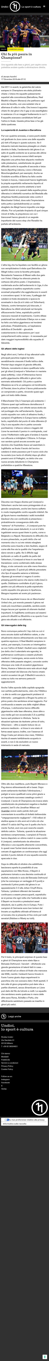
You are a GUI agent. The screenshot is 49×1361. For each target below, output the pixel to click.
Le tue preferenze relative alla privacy (26, 1120)
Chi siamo (5, 1053)
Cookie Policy (7, 1069)
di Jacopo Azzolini (9, 76)
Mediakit (5, 1057)
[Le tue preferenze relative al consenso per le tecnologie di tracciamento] (45, 1357)
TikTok (4, 1089)
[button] (44, 6)
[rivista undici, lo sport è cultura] (21, 6)
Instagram (5, 1079)
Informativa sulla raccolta (14, 1124)
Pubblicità (5, 1060)
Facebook (5, 1082)
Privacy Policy (7, 1066)
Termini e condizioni (9, 1063)
